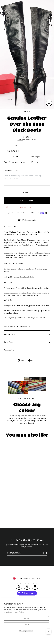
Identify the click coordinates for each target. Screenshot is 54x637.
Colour (15, 157)
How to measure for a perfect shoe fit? (17, 327)
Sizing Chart (8, 342)
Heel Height (35, 157)
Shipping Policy (9, 334)
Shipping (20, 139)
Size (16, 145)
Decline (26, 625)
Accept (26, 618)
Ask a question (9, 350)
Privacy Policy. (18, 612)
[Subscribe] (45, 553)
